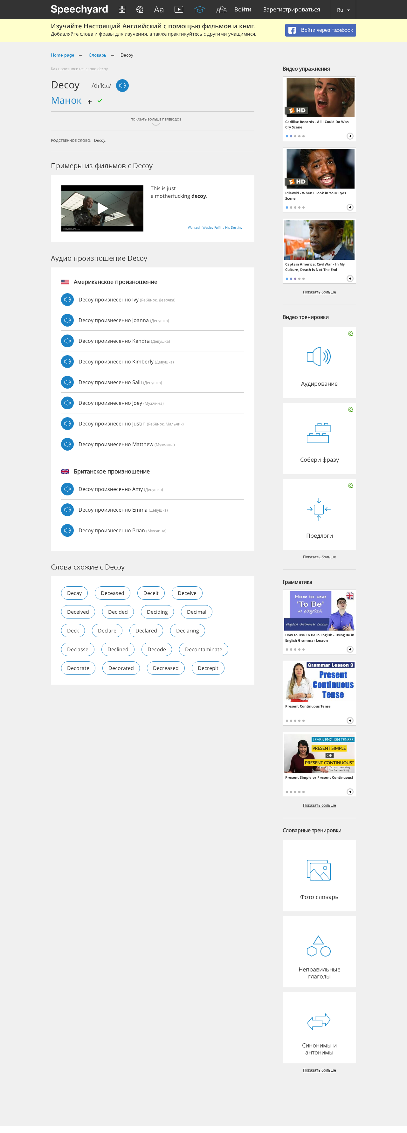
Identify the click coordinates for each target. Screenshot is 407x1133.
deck (73, 630)
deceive (187, 593)
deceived (78, 611)
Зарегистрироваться (291, 9)
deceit (151, 593)
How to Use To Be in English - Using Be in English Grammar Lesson (319, 637)
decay (74, 593)
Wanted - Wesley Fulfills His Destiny (215, 227)
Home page (62, 55)
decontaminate (203, 649)
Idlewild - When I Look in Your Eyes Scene (315, 195)
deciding (157, 611)
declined (117, 649)
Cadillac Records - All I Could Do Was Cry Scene (316, 124)
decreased (166, 668)
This (156, 188)
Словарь (98, 55)
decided (118, 611)
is (164, 188)
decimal (196, 611)
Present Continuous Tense (308, 706)
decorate (78, 668)
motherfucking (172, 195)
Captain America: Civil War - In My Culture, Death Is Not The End (315, 267)
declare (107, 630)
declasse (77, 649)
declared (146, 630)
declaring (187, 630)
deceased (112, 593)
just (171, 188)
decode (157, 649)
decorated (121, 668)
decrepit (208, 668)
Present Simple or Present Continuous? (319, 777)
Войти (242, 9)
